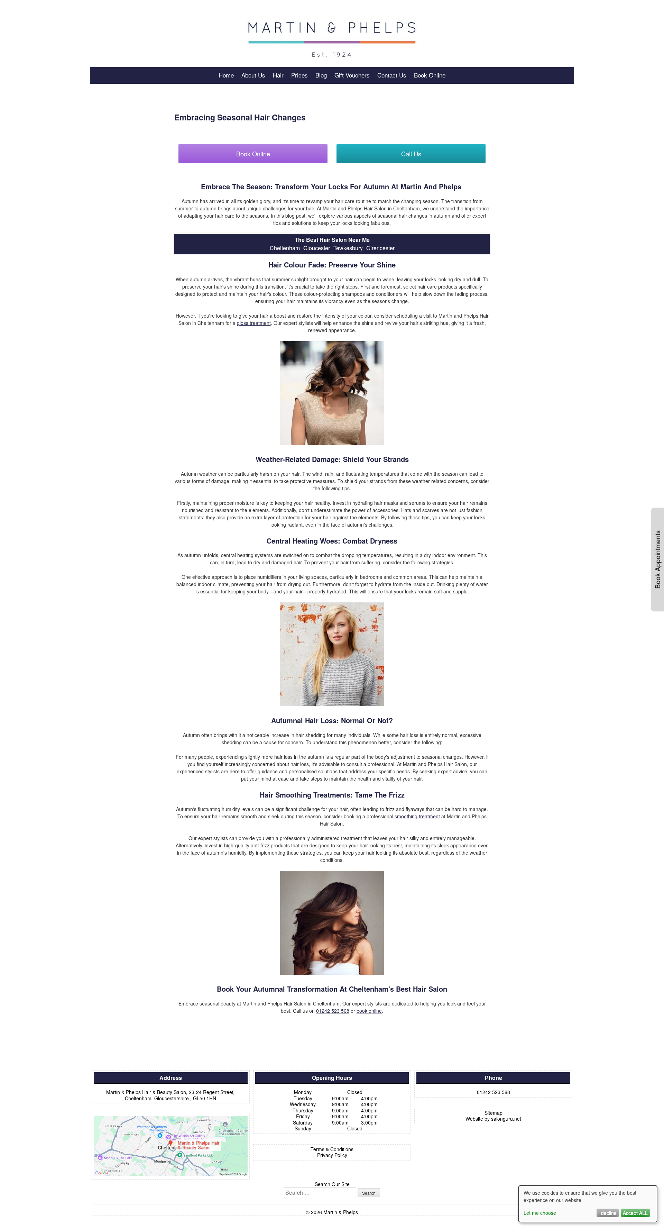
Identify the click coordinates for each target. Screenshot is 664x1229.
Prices (299, 75)
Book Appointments (657, 559)
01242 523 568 (332, 1010)
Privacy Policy (332, 1154)
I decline (607, 1212)
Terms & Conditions (332, 1149)
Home (226, 75)
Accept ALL (635, 1212)
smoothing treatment (417, 816)
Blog (321, 75)
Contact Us (391, 75)
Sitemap (493, 1112)
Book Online (429, 75)
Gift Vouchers (352, 75)
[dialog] (588, 1204)
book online (369, 1010)
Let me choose (540, 1212)
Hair (278, 75)
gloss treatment (254, 322)
